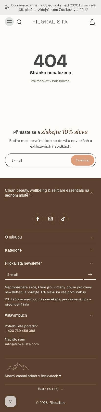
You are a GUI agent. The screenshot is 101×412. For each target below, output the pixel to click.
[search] (19, 22)
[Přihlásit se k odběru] (90, 275)
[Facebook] (37, 218)
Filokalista (57, 402)
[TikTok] (63, 218)
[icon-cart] (90, 22)
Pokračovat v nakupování (50, 81)
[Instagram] (50, 218)
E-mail (12, 274)
